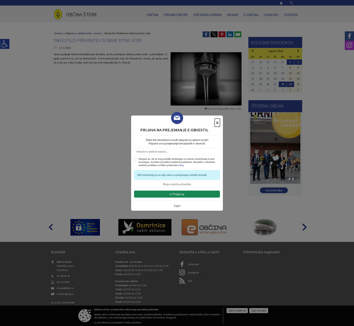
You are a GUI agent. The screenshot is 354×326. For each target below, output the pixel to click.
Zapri (177, 206)
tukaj (181, 165)
